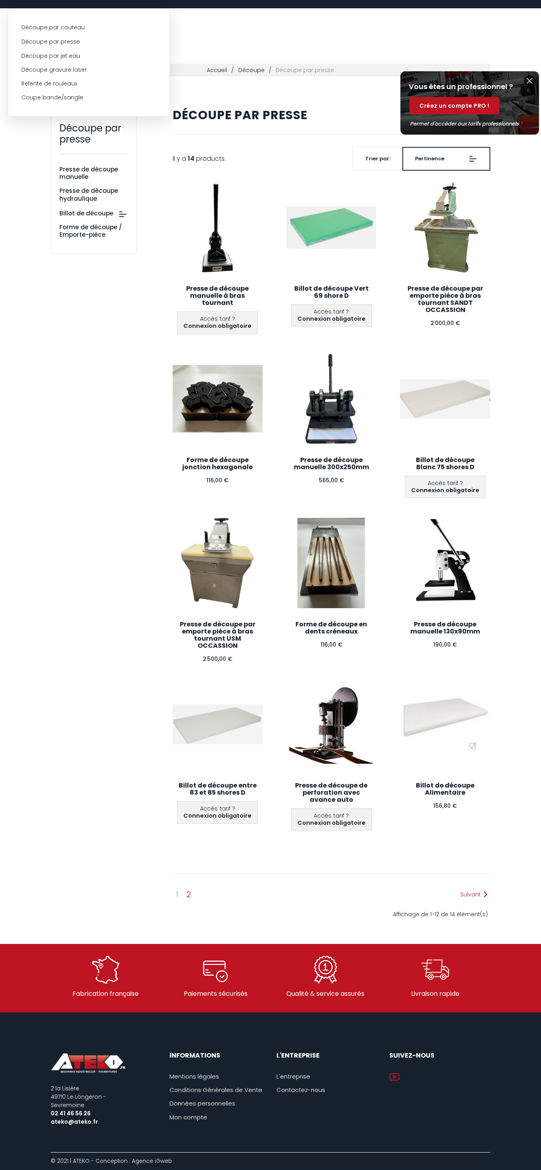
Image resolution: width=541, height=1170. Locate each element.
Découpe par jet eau (50, 56)
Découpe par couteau (53, 27)
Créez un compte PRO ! (454, 106)
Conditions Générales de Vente (216, 1090)
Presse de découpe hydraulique (88, 194)
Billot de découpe (86, 213)
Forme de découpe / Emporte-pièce (90, 230)
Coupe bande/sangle (52, 97)
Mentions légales (194, 1076)
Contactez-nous (300, 1090)
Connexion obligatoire (217, 326)
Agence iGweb (152, 1161)
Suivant (470, 894)
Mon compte (188, 1117)
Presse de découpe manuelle (88, 173)
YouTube (394, 1077)
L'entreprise (293, 1076)
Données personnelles (202, 1103)
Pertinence (429, 158)
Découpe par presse (50, 42)
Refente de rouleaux (49, 84)
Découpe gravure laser (54, 70)
